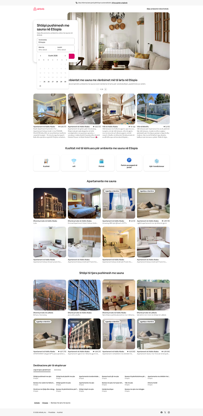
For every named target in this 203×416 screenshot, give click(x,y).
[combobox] (56, 42)
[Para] (105, 89)
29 (61, 82)
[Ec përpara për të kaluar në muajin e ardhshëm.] (65, 55)
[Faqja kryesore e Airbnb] (38, 9)
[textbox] (46, 49)
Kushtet (60, 412)
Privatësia (51, 412)
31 (40, 86)
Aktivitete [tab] (57, 370)
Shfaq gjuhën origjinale (119, 3)
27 (53, 82)
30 (65, 82)
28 (57, 82)
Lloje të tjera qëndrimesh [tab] (42, 370)
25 (44, 82)
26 (48, 82)
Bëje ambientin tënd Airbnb (157, 9)
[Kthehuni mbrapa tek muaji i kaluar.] (40, 55)
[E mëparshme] (97, 89)
